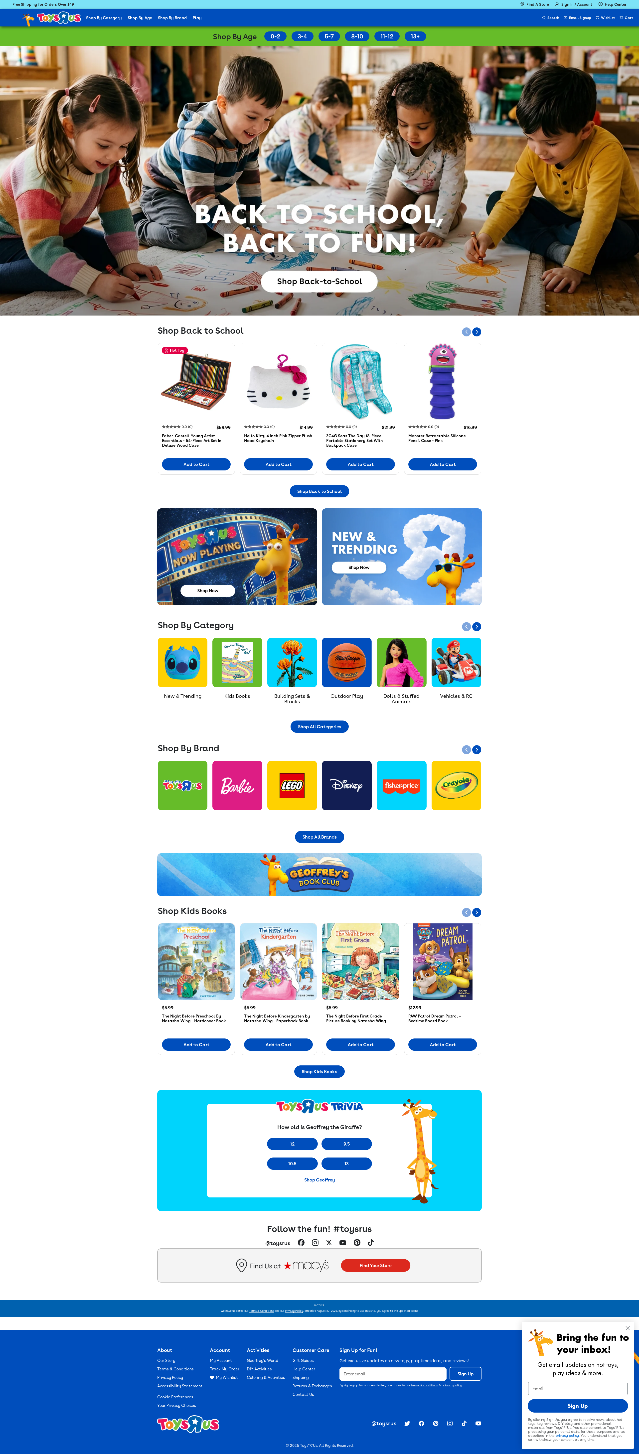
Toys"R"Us (308, 1445)
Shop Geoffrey (319, 1179)
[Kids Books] (237, 662)
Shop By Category (104, 17)
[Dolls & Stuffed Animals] (401, 662)
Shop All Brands (320, 837)
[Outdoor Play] (347, 662)
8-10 (357, 36)
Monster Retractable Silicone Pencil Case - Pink (437, 438)
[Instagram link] (315, 1243)
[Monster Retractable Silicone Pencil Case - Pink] (442, 381)
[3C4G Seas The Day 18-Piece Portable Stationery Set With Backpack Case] (360, 381)
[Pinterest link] (357, 1243)
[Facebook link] (301, 1243)
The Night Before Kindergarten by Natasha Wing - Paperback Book (277, 1018)
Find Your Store (376, 1265)
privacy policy (452, 1385)
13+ (415, 36)
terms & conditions (424, 1385)
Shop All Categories (319, 726)
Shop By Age (140, 17)
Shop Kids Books (319, 1071)
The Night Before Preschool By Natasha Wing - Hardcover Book (194, 1018)
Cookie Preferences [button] (175, 1397)
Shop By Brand (172, 17)
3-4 (302, 36)
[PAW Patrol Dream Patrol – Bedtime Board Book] (442, 961)
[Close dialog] (627, 1328)
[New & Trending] (182, 662)
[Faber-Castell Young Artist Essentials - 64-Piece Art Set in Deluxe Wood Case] (196, 381)
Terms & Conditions (261, 1310)
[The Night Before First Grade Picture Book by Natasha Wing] (360, 961)
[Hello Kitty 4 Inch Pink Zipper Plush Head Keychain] (278, 381)
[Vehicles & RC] (456, 662)
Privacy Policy (294, 1310)
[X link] (329, 1243)
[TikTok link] (371, 1243)
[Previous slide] (466, 331)
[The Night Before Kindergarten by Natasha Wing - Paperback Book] (278, 961)
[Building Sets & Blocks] (292, 662)
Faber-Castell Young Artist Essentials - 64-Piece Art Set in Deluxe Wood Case (191, 441)
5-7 (329, 36)
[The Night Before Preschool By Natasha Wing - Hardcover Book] (196, 961)
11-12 (387, 36)
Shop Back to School (319, 491)
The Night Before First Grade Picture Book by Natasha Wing (356, 1018)
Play (197, 17)
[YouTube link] (342, 1243)
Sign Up (466, 1373)
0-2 (275, 36)
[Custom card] (182, 785)
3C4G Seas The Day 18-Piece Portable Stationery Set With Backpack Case (354, 441)
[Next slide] (476, 331)
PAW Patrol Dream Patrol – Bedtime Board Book (434, 1018)
